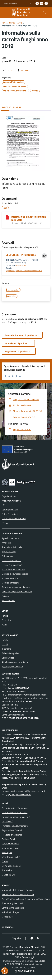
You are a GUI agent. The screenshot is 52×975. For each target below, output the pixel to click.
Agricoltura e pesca (10, 538)
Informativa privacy (10, 848)
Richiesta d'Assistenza (12, 834)
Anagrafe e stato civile (12, 547)
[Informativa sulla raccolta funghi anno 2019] (7, 217)
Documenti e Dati (10, 509)
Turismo (5, 596)
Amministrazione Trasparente (15, 808)
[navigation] (5, 12)
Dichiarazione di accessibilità (14, 812)
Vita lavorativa (8, 600)
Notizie (5, 615)
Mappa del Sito (8, 874)
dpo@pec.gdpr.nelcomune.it (18, 794)
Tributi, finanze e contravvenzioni (17, 591)
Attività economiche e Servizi (15, 662)
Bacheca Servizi (9, 839)
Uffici (4, 505)
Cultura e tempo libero (12, 565)
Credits (5, 861)
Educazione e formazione (13, 569)
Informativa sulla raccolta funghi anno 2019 (28, 218)
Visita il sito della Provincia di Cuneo (18, 894)
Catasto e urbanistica (11, 560)
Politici (5, 523)
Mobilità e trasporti (10, 582)
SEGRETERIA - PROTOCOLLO (21, 255)
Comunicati (7, 620)
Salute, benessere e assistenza (16, 587)
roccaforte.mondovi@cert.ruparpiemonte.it (26, 694)
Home (4, 22)
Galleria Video (8, 657)
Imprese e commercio (11, 578)
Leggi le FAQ (7, 821)
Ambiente (6, 542)
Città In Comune (22, 957)
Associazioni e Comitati (12, 666)
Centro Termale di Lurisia (13, 907)
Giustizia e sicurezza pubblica (15, 573)
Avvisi (19, 22)
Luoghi (5, 644)
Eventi (5, 640)
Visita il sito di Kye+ (10, 912)
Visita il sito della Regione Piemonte (18, 890)
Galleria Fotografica (10, 653)
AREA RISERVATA (26, 970)
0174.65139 (21, 265)
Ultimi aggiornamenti (11, 865)
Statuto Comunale (10, 843)
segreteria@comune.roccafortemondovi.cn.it (24, 270)
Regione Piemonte (10, 3)
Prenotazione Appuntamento (15, 825)
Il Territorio (6, 648)
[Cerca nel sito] (44, 12)
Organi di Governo (10, 496)
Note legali (7, 852)
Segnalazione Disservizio (13, 830)
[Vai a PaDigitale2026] (18, 482)
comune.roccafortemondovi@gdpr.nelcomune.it (23, 791)
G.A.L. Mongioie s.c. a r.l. (12, 903)
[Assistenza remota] (32, 957)
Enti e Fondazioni (9, 514)
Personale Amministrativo (14, 518)
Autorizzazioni (8, 556)
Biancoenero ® (28, 964)
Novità (12, 22)
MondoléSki (7, 916)
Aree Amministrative (11, 500)
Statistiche (7, 870)
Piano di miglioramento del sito (16, 817)
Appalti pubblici (9, 551)
